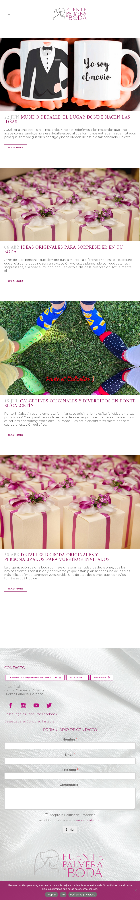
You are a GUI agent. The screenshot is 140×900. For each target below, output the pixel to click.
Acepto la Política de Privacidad (73, 815)
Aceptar (51, 894)
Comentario (70, 785)
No (63, 894)
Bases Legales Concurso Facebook (30, 714)
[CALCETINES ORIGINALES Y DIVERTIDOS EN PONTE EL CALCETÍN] (70, 348)
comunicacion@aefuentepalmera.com (33, 677)
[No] (135, 890)
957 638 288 (76, 677)
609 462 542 (100, 677)
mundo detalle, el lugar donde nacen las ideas (67, 119)
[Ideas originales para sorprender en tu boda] (70, 204)
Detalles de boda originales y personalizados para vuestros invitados (57, 557)
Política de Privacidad (88, 820)
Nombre (70, 739)
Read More (15, 147)
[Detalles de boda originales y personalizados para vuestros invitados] (70, 502)
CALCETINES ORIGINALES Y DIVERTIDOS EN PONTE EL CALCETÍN (70, 403)
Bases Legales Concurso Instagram (31, 721)
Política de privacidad (82, 894)
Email (70, 754)
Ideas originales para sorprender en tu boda (63, 249)
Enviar (70, 829)
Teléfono (70, 770)
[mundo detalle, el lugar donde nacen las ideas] (70, 74)
